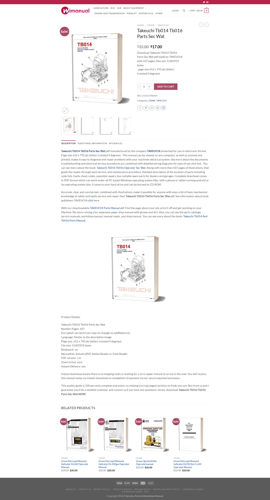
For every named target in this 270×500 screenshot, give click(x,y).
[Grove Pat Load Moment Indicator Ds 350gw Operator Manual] (116, 434)
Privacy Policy (102, 489)
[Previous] (66, 68)
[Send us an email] (207, 2)
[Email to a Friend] (152, 108)
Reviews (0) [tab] (115, 143)
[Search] (184, 10)
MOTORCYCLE (146, 13)
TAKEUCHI (163, 25)
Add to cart (165, 86)
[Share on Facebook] (140, 108)
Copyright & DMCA (193, 489)
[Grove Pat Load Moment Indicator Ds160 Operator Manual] (78, 434)
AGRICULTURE (101, 8)
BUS (113, 8)
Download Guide (132, 491)
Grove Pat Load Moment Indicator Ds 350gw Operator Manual (114, 464)
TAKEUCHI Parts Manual (105, 208)
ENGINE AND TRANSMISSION (109, 13)
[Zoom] (65, 110)
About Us (71, 489)
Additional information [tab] (92, 143)
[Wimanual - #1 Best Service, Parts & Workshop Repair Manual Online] (75, 10)
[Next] (127, 68)
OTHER (159, 13)
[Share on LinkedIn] (163, 108)
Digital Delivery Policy (166, 489)
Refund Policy (142, 489)
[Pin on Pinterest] (157, 108)
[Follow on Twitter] (204, 2)
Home (140, 25)
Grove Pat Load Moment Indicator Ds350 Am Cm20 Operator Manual (187, 464)
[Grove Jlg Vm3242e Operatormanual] (153, 434)
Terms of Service (122, 489)
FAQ (146, 491)
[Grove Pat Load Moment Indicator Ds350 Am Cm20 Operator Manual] (191, 434)
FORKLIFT (132, 13)
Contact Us (84, 489)
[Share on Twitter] (146, 108)
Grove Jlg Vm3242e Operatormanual (146, 463)
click (90, 200)
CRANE (150, 25)
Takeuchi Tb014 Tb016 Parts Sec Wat (83, 151)
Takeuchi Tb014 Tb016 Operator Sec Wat (121, 167)
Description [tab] (68, 143)
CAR (119, 8)
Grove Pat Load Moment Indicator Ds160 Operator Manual (74, 464)
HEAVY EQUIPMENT (133, 8)
